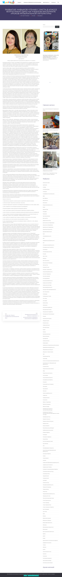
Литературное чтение (47, 296)
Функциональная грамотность (48, 531)
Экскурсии (45, 556)
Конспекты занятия (46, 276)
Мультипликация (46, 336)
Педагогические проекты (47, 373)
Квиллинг (44, 258)
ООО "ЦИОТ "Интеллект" (25, 15)
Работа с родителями (47, 402)
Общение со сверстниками (48, 351)
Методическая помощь (47, 309)
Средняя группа (46, 475)
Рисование (45, 434)
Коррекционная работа (47, 282)
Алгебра (44, 187)
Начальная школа (46, 340)
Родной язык (45, 439)
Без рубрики (40, 15)
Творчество (45, 491)
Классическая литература (47, 262)
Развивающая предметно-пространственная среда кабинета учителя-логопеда (51, 413)
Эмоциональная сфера (47, 560)
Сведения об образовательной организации (32, 2)
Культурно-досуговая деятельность (49, 289)
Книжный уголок (46, 267)
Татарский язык (46, 489)
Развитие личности (46, 419)
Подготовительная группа (47, 377)
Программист (45, 388)
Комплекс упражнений (47, 269)
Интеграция (45, 249)
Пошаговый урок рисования (48, 384)
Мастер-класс (45, 302)
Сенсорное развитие (47, 453)
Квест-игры (45, 256)
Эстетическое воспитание (48, 562)
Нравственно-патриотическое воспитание (51, 345)
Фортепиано (45, 529)
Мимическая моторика (47, 318)
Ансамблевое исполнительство (48, 193)
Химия (44, 538)
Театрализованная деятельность (49, 493)
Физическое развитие (47, 520)
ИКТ (43, 242)
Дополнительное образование (48, 222)
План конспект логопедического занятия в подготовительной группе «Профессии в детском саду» (51, 130)
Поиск (44, 24)
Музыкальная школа (46, 334)
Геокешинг (45, 213)
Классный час (45, 265)
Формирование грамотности (48, 527)
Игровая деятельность (47, 236)
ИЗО (43, 238)
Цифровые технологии (47, 542)
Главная (19, 2)
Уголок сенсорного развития (48, 507)
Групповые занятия (46, 216)
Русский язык (45, 443)
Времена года (45, 209)
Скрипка (44, 460)
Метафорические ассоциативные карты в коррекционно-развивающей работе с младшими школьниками (50, 169)
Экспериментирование (47, 558)
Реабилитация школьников (48, 430)
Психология (45, 399)
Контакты (53, 2)
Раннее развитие (46, 425)
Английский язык (46, 189)
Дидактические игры (47, 220)
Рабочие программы (46, 404)
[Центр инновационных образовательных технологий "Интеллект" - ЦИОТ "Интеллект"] (9, 2)
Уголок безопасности (47, 500)
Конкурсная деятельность (48, 271)
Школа (44, 549)
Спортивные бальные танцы (48, 471)
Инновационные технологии (48, 247)
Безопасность (45, 200)
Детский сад (45, 218)
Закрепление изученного (47, 229)
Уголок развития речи (47, 504)
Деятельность (46, 2)
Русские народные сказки (48, 441)
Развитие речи (45, 423)
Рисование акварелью (47, 436)
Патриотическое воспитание (48, 368)
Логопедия (45, 300)
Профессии (45, 395)
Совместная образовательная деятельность (51, 462)
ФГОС (44, 513)
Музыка (44, 331)
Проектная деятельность (47, 393)
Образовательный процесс (48, 349)
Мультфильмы (45, 338)
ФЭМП (44, 536)
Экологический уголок (47, 551)
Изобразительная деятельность (49, 240)
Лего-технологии (46, 291)
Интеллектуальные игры (47, 251)
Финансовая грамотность (47, 522)
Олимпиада (45, 358)
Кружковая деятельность (47, 287)
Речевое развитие (46, 432)
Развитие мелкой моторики (48, 421)
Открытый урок (46, 366)
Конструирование (46, 278)
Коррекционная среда (47, 285)
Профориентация (46, 397)
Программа (45, 386)
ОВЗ (43, 354)
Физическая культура (47, 518)
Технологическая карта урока (48, 498)
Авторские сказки (46, 182)
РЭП (43, 445)
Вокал (44, 207)
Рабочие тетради (46, 406)
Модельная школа (46, 325)
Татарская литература (47, 487)
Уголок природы (46, 502)
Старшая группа (46, 478)
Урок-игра (45, 511)
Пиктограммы (45, 375)
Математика (45, 305)
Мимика (44, 316)
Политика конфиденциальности (33, 575)
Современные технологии (48, 464)
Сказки (44, 455)
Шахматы (44, 547)
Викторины (45, 202)
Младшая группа (46, 320)
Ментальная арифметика (47, 307)
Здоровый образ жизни (47, 231)
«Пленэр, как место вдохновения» (49, 149)
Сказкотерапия (45, 458)
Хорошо (25, 575)
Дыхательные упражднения (48, 227)
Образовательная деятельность (49, 347)
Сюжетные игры (46, 482)
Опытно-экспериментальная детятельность (51, 360)
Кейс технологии (46, 260)
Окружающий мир (46, 356)
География (45, 211)
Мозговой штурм (46, 327)
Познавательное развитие (48, 379)
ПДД (44, 370)
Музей (44, 329)
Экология (44, 553)
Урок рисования (46, 509)
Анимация (45, 191)
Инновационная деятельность (48, 245)
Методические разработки (48, 311)
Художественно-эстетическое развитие (50, 540)
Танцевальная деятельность (48, 484)
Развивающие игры (46, 416)
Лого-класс (45, 298)
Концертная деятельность (48, 280)
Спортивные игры (46, 473)
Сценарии (45, 480)
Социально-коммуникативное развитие (50, 469)
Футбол (44, 533)
